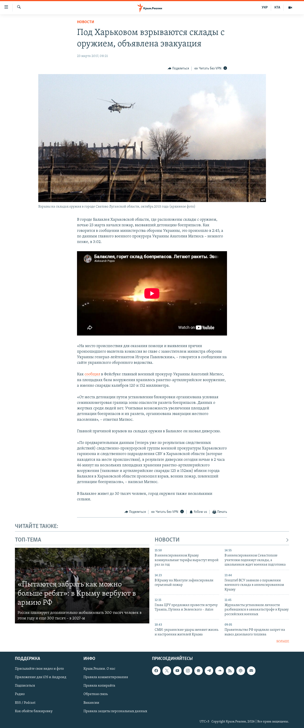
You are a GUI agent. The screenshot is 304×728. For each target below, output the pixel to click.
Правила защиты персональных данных (115, 711)
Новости (85, 22)
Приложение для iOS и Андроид (40, 677)
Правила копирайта (99, 686)
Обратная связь (95, 694)
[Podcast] (240, 670)
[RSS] (230, 670)
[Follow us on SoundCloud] (219, 670)
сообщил (92, 374)
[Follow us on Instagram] (188, 670)
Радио (20, 694)
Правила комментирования (105, 677)
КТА (277, 7)
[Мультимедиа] (290, 7)
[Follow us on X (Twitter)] (166, 670)
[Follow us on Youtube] (177, 670)
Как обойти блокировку (34, 711)
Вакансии (91, 702)
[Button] (178, 68)
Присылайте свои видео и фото (39, 669)
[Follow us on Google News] (198, 670)
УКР (265, 7)
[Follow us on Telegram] (209, 670)
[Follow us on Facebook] (156, 670)
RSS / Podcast (25, 702)
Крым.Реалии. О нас (99, 669)
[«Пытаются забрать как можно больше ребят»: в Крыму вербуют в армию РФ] (82, 585)
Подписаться (25, 686)
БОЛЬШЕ (282, 641)
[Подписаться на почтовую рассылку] (251, 670)
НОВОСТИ (167, 540)
